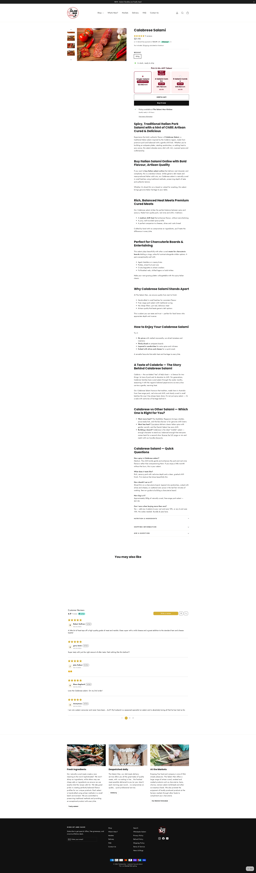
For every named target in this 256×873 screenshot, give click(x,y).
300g (138, 56)
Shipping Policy (138, 843)
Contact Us (154, 12)
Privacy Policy (138, 835)
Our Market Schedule (160, 801)
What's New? (113, 12)
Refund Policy (138, 839)
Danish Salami (162, 427)
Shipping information (145, 527)
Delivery (135, 12)
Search (135, 828)
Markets (125, 12)
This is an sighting (128, 866)
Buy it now (161, 103)
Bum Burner (162, 421)
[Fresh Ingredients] (86, 755)
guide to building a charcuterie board (161, 490)
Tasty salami (73, 806)
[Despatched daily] (128, 755)
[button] (139, 36)
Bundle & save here (160, 511)
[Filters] (181, 613)
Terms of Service (139, 847)
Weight (137, 52)
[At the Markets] (169, 755)
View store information (145, 116)
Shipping (146, 45)
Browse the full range (170, 435)
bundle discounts (156, 438)
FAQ (144, 12)
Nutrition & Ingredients (145, 519)
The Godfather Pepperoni (162, 419)
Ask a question (142, 533)
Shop (100, 12)
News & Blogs (138, 850)
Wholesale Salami (139, 832)
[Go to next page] (133, 718)
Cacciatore (155, 424)
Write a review (166, 613)
